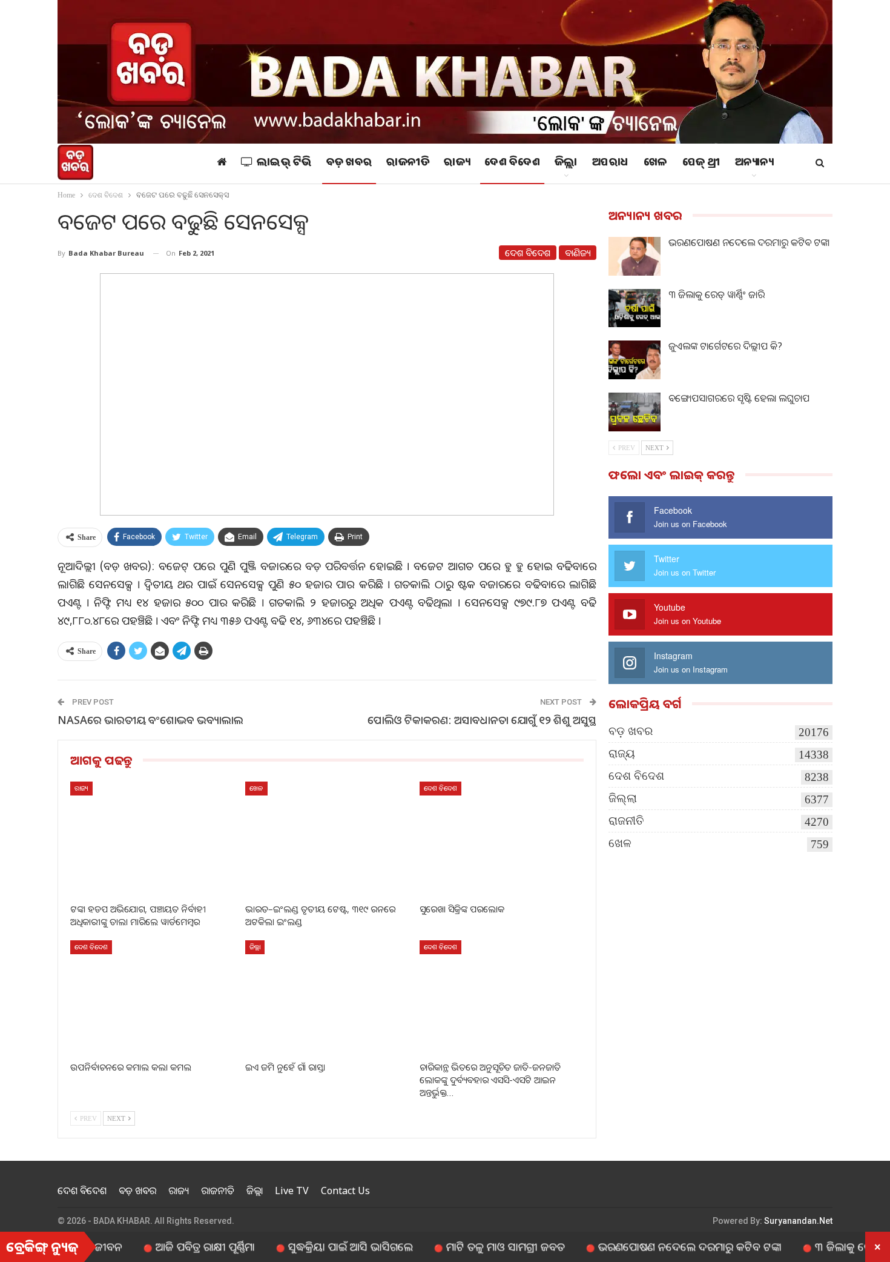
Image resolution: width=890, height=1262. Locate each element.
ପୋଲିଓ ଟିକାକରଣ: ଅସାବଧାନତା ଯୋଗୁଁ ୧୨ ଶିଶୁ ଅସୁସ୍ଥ (482, 719)
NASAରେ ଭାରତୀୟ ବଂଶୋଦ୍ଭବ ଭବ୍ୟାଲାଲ (150, 719)
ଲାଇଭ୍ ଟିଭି (284, 163)
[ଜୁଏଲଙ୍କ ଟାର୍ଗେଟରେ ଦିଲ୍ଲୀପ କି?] (634, 359)
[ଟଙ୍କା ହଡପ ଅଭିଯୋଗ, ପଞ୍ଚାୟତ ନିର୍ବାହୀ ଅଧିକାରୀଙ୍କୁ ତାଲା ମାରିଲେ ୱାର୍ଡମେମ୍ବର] (152, 839)
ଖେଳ (656, 163)
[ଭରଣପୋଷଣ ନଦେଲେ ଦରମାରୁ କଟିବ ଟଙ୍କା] (634, 256)
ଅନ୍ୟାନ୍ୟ (754, 163)
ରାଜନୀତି (407, 163)
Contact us (345, 1190)
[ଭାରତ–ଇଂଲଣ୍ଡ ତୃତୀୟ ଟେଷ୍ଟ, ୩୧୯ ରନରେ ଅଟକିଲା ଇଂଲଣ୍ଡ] (327, 839)
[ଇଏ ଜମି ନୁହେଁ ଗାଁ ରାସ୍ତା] (327, 997)
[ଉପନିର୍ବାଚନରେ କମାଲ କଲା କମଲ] (152, 997)
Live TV (292, 1190)
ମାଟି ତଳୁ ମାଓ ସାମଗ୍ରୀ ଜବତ (469, 1246)
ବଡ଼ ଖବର (349, 163)
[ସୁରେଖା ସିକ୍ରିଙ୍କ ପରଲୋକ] (502, 839)
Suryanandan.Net (798, 1221)
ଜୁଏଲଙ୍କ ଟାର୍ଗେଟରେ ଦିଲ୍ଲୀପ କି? (725, 346)
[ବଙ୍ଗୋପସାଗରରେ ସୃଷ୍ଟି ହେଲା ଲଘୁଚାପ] (634, 412)
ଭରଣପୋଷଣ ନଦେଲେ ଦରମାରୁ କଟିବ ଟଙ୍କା (748, 242)
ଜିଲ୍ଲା (566, 163)
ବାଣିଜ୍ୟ (577, 253)
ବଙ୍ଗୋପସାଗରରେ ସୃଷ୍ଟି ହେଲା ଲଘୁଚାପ (738, 398)
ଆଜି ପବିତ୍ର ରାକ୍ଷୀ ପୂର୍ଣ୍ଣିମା (169, 1246)
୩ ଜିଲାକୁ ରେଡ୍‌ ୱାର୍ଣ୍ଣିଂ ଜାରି (716, 294)
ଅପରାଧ (610, 163)
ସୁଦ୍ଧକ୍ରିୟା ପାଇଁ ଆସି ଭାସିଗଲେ (314, 1246)
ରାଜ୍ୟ (457, 163)
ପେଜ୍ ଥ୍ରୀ (701, 163)
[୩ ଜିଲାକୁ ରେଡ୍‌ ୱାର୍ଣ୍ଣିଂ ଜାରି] (634, 308)
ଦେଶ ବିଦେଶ (512, 163)
